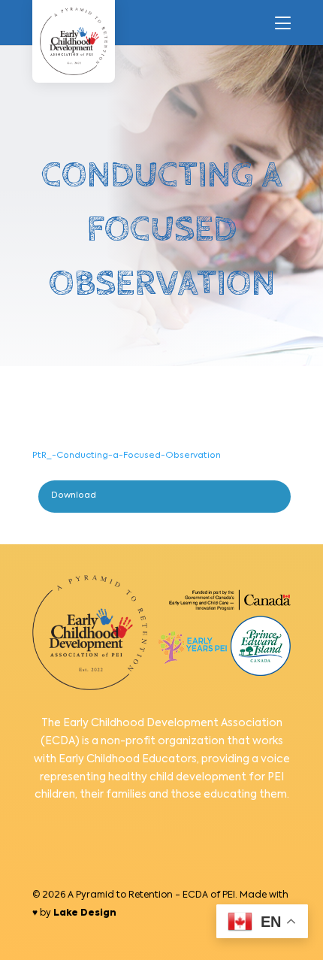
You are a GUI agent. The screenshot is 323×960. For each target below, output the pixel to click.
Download (73, 495)
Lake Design (84, 913)
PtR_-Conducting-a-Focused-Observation (126, 455)
